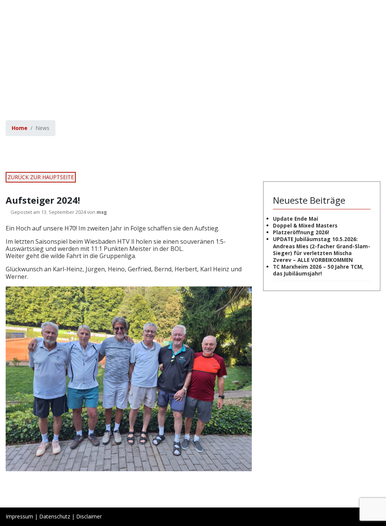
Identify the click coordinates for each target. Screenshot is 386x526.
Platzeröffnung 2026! (301, 232)
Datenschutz (54, 516)
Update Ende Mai (295, 218)
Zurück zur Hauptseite (41, 177)
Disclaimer (89, 516)
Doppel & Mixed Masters (305, 225)
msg (101, 212)
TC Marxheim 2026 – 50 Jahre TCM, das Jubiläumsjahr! (318, 270)
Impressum (19, 516)
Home (20, 128)
